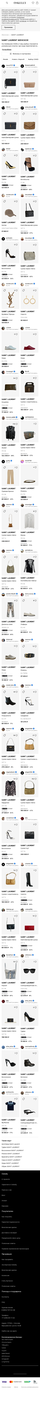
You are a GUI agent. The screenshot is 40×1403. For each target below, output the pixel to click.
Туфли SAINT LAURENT (10, 1147)
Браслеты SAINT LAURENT (12, 1157)
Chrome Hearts (6, 1342)
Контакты (5, 1297)
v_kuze (8, 327)
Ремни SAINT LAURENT (11, 1154)
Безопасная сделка (9, 1227)
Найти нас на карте (9, 1331)
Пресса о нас (7, 1190)
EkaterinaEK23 (30, 65)
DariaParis (9, 955)
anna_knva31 (29, 107)
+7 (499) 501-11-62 (8, 1318)
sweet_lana (10, 685)
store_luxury (29, 594)
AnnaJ (8, 149)
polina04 (9, 238)
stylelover (28, 149)
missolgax (28, 504)
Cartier (4, 1348)
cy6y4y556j (28, 909)
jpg (26, 818)
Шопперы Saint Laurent (11, 1144)
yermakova (29, 550)
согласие (22, 21)
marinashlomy (30, 1046)
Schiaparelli (5, 1359)
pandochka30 (11, 594)
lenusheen (28, 194)
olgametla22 (10, 772)
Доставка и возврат (9, 1233)
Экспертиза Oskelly (9, 1265)
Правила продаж (6, 1387)
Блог (3, 1195)
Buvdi (27, 371)
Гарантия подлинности (10, 1222)
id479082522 (29, 417)
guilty (8, 460)
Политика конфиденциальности (29, 1387)
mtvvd (8, 107)
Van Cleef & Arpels (7, 1339)
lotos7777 (9, 65)
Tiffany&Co (5, 1345)
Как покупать (7, 1217)
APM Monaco (6, 1356)
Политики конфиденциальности (13, 18)
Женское (5, 35)
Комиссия (5, 1275)
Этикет (4, 1201)
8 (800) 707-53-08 (8, 1310)
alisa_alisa (28, 1000)
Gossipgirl (9, 371)
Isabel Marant (6, 1353)
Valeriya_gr (10, 909)
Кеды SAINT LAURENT (10, 1163)
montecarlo (10, 194)
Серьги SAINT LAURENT (11, 1160)
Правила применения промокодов (15, 1249)
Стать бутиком (7, 1281)
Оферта (16, 1387)
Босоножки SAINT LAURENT (13, 1150)
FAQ (3, 1302)
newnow (9, 504)
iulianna (28, 863)
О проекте (6, 1179)
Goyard (4, 1350)
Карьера (5, 1206)
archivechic (10, 1092)
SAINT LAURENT (9, 93)
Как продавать (7, 1259)
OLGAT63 (28, 460)
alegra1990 (28, 728)
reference (28, 955)
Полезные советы (8, 1243)
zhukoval (9, 639)
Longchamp (5, 1361)
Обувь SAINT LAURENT (10, 1166)
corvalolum (10, 818)
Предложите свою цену (11, 1238)
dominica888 (10, 417)
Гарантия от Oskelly (9, 1185)
